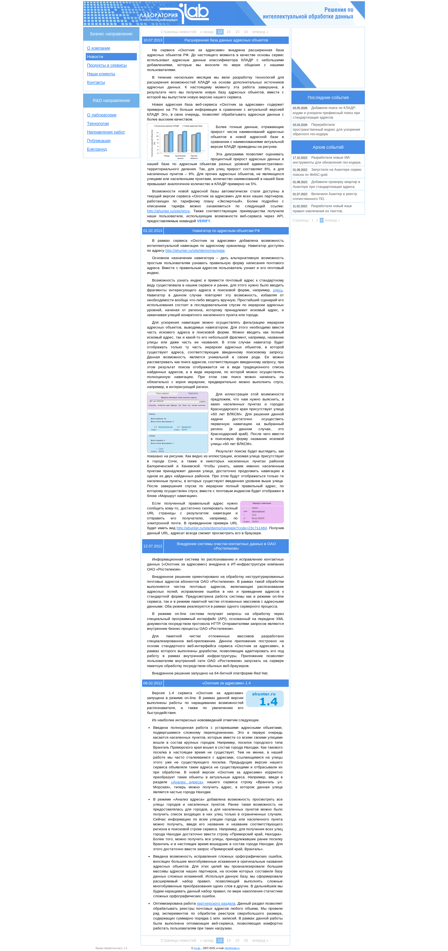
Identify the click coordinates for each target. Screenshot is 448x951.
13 (220, 32)
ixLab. (197, 948)
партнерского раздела (216, 903)
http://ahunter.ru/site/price (168, 211)
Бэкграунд (97, 149)
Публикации (98, 140)
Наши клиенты (101, 73)
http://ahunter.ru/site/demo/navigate (195, 250)
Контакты (96, 82)
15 (237, 32)
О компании (98, 48)
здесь (278, 290)
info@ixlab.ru (232, 948)
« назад (206, 32)
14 (228, 32)
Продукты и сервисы (107, 65)
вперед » (260, 32)
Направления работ (106, 132)
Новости (95, 56)
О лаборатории (101, 114)
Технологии (98, 123)
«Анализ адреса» (187, 782)
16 (246, 32)
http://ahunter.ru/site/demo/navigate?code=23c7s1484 (222, 528)
